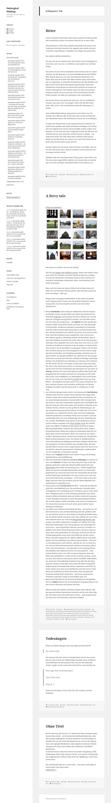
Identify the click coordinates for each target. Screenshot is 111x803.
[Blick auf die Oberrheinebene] (78, 245)
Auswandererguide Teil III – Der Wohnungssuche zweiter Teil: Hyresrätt (17, 70)
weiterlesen (50, 770)
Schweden (88, 609)
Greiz (64, 613)
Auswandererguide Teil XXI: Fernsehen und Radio (16, 177)
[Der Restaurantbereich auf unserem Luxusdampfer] (52, 214)
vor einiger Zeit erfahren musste (65, 272)
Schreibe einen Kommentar (56, 707)
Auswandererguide (13, 57)
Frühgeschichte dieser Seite (15, 181)
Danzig (94, 611)
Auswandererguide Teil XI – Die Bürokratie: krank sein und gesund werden (16, 97)
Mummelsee (51, 467)
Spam (90, 705)
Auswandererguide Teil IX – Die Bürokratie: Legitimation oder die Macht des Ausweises (17, 78)
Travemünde (50, 619)
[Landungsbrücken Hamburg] (78, 255)
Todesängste (56, 638)
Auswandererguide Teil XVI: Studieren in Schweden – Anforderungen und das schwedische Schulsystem (17, 145)
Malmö (87, 613)
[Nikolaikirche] (52, 234)
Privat (93, 782)
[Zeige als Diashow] (53, 207)
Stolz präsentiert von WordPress (56, 799)
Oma (89, 782)
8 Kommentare (52, 176)
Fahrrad (83, 174)
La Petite (75, 379)
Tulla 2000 (10, 285)
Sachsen (48, 617)
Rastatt (91, 615)
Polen (80, 615)
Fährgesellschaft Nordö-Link (84, 519)
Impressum (10, 185)
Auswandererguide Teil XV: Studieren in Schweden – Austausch (16, 137)
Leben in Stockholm (13, 303)
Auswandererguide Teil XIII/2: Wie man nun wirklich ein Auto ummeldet (16, 115)
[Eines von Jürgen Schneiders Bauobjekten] (91, 234)
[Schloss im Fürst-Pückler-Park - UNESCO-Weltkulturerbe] (91, 214)
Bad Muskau (60, 611)
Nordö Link (57, 615)
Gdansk (60, 613)
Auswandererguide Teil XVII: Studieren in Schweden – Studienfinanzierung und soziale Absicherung (17, 154)
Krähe (89, 174)
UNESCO (57, 619)
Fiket (8, 300)
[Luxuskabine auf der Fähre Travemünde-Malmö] (91, 255)
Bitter (51, 30)
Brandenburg (87, 611)
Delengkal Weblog (13, 9)
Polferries (57, 317)
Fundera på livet (73, 174)
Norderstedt (65, 615)
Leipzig (82, 613)
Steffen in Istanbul (12, 281)
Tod (92, 174)
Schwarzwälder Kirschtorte (68, 617)
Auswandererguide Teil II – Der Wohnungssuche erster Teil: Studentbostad (16, 63)
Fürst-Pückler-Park (77, 423)
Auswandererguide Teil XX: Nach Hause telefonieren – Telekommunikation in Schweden (16, 170)
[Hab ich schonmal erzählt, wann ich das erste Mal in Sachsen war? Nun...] (91, 224)
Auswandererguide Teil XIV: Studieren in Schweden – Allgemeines (16, 122)
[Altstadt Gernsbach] (52, 255)
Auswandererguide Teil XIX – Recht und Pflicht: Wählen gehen (17, 130)
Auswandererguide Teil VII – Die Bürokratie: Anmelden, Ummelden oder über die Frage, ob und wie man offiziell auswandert (17, 88)
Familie (85, 782)
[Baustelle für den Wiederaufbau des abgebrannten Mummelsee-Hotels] (91, 245)
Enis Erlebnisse (11, 297)
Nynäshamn (73, 615)
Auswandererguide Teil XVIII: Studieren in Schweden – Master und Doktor (16, 162)
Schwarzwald (56, 617)
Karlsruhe (76, 613)
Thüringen (87, 617)
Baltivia (80, 611)
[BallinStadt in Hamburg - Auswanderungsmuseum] (65, 255)
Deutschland (69, 609)
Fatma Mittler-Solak (13, 275)
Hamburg (70, 613)
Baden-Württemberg (70, 611)
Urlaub (62, 619)
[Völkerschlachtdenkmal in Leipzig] (65, 234)
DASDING (10, 263)
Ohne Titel (55, 726)
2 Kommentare (56, 784)
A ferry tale (55, 196)
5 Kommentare (72, 619)
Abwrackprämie (51, 611)
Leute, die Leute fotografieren (16, 278)
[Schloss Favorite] (65, 245)
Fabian (63, 174)
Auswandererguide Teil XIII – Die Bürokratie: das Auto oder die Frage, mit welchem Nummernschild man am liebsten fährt (17, 106)
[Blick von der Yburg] (52, 245)
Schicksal (85, 705)
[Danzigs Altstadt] (65, 214)
